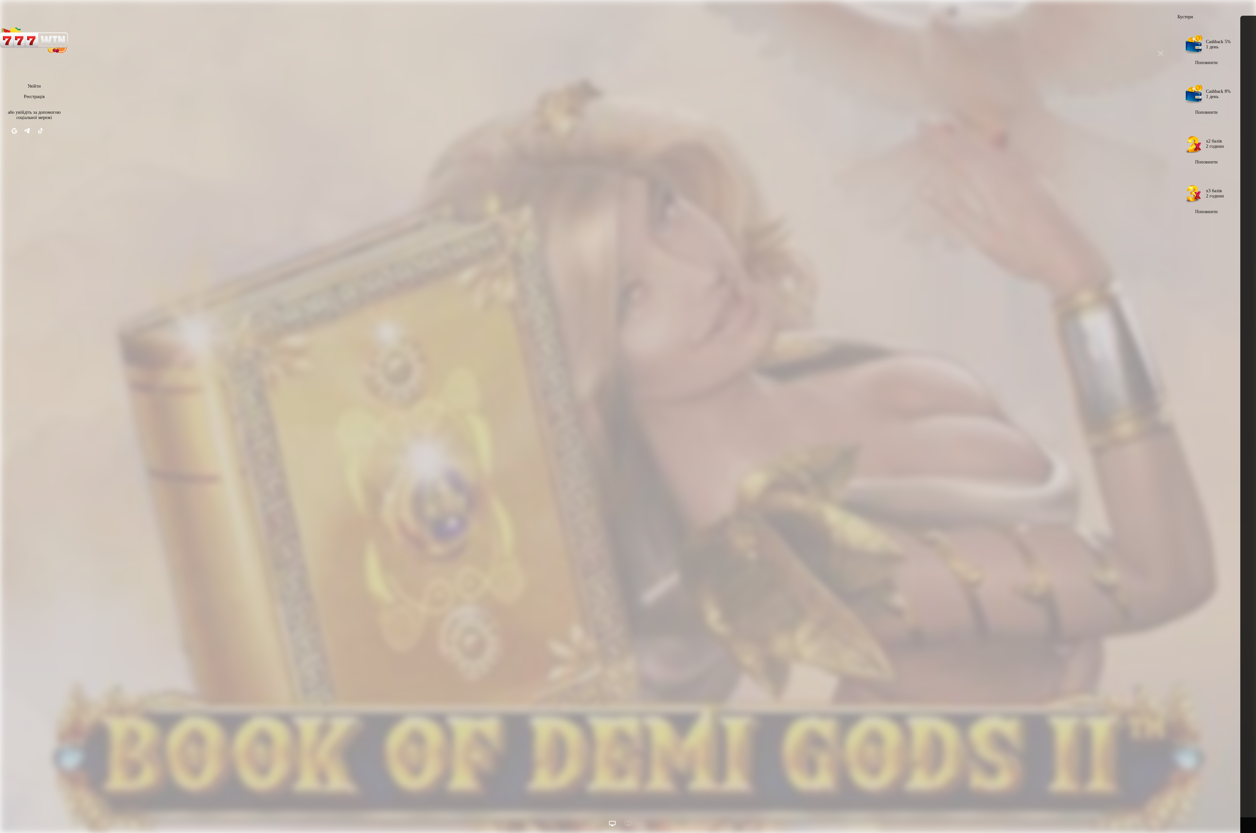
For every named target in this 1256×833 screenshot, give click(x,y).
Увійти (34, 86)
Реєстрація (34, 96)
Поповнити (1206, 62)
